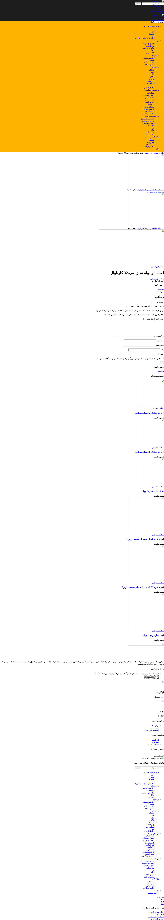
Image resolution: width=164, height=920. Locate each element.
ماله (152, 74)
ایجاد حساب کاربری (156, 912)
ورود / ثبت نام (153, 893)
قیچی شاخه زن (148, 121)
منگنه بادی (150, 60)
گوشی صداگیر (148, 109)
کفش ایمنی (149, 111)
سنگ (152, 50)
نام (162, 349)
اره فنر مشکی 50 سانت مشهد (149, 452)
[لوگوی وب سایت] (158, 1)
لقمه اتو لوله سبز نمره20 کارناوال (150, 190)
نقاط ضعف (159, 345)
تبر (153, 128)
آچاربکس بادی (148, 58)
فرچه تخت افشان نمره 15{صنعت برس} (145, 539)
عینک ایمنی (150, 93)
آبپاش (152, 130)
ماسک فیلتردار (148, 97)
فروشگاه (156, 153)
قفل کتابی (150, 144)
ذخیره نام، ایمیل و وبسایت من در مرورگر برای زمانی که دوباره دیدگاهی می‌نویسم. (128, 358)
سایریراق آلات (148, 146)
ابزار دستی (147, 153)
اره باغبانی (150, 125)
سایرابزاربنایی (148, 88)
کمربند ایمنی (149, 102)
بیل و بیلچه (150, 132)
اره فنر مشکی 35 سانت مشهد (149, 413)
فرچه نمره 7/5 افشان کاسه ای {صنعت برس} (143, 587)
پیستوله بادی (149, 64)
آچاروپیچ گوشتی (148, 43)
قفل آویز (151, 140)
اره (153, 36)
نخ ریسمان (150, 81)
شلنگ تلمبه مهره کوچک (153, 491)
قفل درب (150, 142)
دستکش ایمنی (148, 107)
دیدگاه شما (159, 336)
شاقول (151, 76)
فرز (152, 29)
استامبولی (150, 83)
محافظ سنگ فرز (147, 113)
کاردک (151, 70)
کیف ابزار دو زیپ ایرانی (153, 635)
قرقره (151, 79)
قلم (153, 86)
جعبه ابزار (150, 52)
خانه (162, 153)
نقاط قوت (160, 341)
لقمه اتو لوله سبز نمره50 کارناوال (150, 228)
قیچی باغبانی (149, 134)
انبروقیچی (150, 46)
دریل (152, 31)
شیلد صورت (149, 100)
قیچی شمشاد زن (147, 119)
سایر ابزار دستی (148, 48)
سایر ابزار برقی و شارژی (144, 38)
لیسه (152, 72)
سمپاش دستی (148, 123)
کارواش (151, 34)
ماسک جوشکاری (147, 95)
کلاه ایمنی (150, 104)
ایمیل (161, 354)
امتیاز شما (159, 319)
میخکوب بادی (149, 62)
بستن (162, 899)
